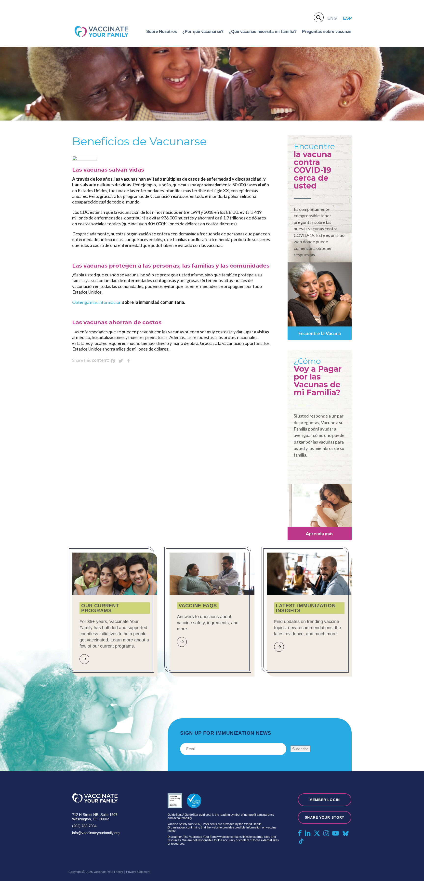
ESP (347, 18)
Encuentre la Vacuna (319, 333)
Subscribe (300, 749)
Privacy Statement (138, 872)
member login (324, 800)
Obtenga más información (96, 302)
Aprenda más (319, 533)
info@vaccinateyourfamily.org (95, 833)
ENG (332, 18)
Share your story (324, 817)
